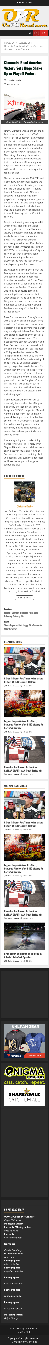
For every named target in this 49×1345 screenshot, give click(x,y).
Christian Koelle (14, 80)
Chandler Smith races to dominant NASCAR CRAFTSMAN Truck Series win (23, 768)
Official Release (12, 686)
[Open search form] (30, 33)
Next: (23, 625)
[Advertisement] (24, 997)
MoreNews (17, 1341)
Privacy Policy (17, 1328)
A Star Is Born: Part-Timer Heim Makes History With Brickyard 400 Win (23, 680)
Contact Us (31, 1328)
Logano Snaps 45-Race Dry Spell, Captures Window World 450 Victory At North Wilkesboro (23, 724)
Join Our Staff (24, 1332)
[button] (4, 33)
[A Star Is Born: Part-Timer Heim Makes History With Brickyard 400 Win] (24, 661)
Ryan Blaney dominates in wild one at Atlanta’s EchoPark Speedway (23, 955)
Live (44, 33)
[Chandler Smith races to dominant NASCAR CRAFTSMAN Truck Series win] (24, 749)
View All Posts (25, 597)
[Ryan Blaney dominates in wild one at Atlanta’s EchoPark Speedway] (24, 936)
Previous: (21, 613)
